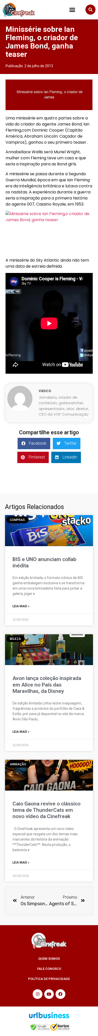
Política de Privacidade (49, 979)
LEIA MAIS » (21, 606)
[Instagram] (37, 994)
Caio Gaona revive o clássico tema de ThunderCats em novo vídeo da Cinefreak (46, 810)
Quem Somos (49, 959)
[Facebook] (60, 994)
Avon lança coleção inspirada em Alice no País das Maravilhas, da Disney (47, 684)
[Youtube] (49, 994)
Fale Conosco (49, 969)
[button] (72, 10)
